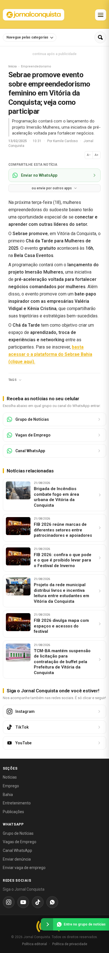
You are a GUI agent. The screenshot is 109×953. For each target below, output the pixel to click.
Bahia (8, 794)
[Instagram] (9, 902)
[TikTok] (38, 902)
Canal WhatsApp (17, 850)
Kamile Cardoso (66, 141)
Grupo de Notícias (18, 833)
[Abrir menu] (100, 15)
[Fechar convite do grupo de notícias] (47, 924)
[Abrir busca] (100, 37)
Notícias (10, 777)
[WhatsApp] (52, 902)
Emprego (11, 786)
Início (12, 66)
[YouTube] (23, 902)
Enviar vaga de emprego (24, 867)
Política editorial (34, 944)
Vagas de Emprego (19, 842)
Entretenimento (17, 803)
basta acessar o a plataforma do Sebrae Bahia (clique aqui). (50, 354)
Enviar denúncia (17, 859)
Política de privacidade (69, 944)
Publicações (13, 811)
